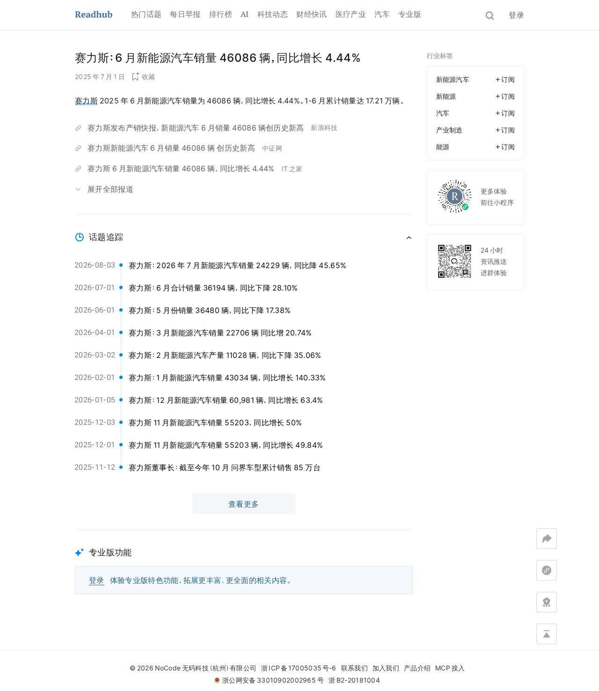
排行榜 (220, 14)
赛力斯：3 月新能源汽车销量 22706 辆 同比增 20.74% (220, 332)
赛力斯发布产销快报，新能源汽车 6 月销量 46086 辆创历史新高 (196, 127)
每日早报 (185, 14)
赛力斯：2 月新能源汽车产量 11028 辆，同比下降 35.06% (225, 355)
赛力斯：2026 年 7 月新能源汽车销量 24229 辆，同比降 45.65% (237, 265)
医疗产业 (351, 14)
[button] (244, 561)
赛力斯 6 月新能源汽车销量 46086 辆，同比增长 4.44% (181, 168)
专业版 (409, 14)
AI (245, 14)
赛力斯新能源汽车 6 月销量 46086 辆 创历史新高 (171, 148)
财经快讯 (311, 14)
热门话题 (146, 14)
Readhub (103, 15)
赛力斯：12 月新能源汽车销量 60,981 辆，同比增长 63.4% (226, 400)
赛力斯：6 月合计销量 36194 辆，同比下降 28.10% (213, 287)
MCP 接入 (450, 668)
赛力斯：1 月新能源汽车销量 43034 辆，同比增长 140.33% (227, 377)
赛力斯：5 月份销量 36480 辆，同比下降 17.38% (210, 310)
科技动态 (272, 14)
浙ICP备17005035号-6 (298, 668)
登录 (516, 15)
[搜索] (489, 15)
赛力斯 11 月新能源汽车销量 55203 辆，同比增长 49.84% (226, 445)
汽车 (382, 14)
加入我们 (386, 668)
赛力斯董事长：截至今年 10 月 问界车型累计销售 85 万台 (225, 467)
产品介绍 (417, 668)
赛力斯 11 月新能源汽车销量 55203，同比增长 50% (215, 422)
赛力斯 (86, 100)
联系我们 (354, 668)
